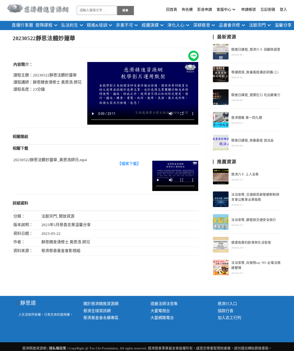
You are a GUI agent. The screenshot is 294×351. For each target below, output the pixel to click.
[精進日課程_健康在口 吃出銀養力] (221, 97)
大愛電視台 (160, 311)
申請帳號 (248, 9)
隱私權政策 (58, 348)
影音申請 (204, 9)
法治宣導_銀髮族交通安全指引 (253, 220)
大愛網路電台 (162, 318)
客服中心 (224, 9)
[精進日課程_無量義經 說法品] (221, 142)
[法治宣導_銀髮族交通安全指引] (221, 222)
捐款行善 (225, 311)
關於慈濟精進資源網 (101, 304)
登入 (283, 9)
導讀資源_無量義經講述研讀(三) (254, 72)
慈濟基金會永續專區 (101, 318)
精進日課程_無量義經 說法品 (252, 140)
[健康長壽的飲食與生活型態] (221, 245)
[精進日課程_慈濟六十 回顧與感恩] (221, 51)
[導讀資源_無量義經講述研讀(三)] (221, 74)
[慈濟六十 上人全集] (221, 176)
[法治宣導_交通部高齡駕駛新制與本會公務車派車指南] (221, 199)
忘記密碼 (267, 9)
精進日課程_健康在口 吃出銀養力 (255, 95)
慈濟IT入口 (227, 304)
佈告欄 (187, 9)
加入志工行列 (229, 318)
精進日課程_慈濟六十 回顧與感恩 (255, 49)
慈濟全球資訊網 (97, 311)
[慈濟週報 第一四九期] (221, 120)
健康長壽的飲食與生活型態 (251, 242)
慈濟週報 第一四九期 (246, 117)
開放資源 (66, 216)
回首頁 (171, 9)
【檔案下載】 (129, 164)
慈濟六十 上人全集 (245, 174)
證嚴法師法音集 (164, 304)
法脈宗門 (49, 216)
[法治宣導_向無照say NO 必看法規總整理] (221, 267)
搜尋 (125, 10)
